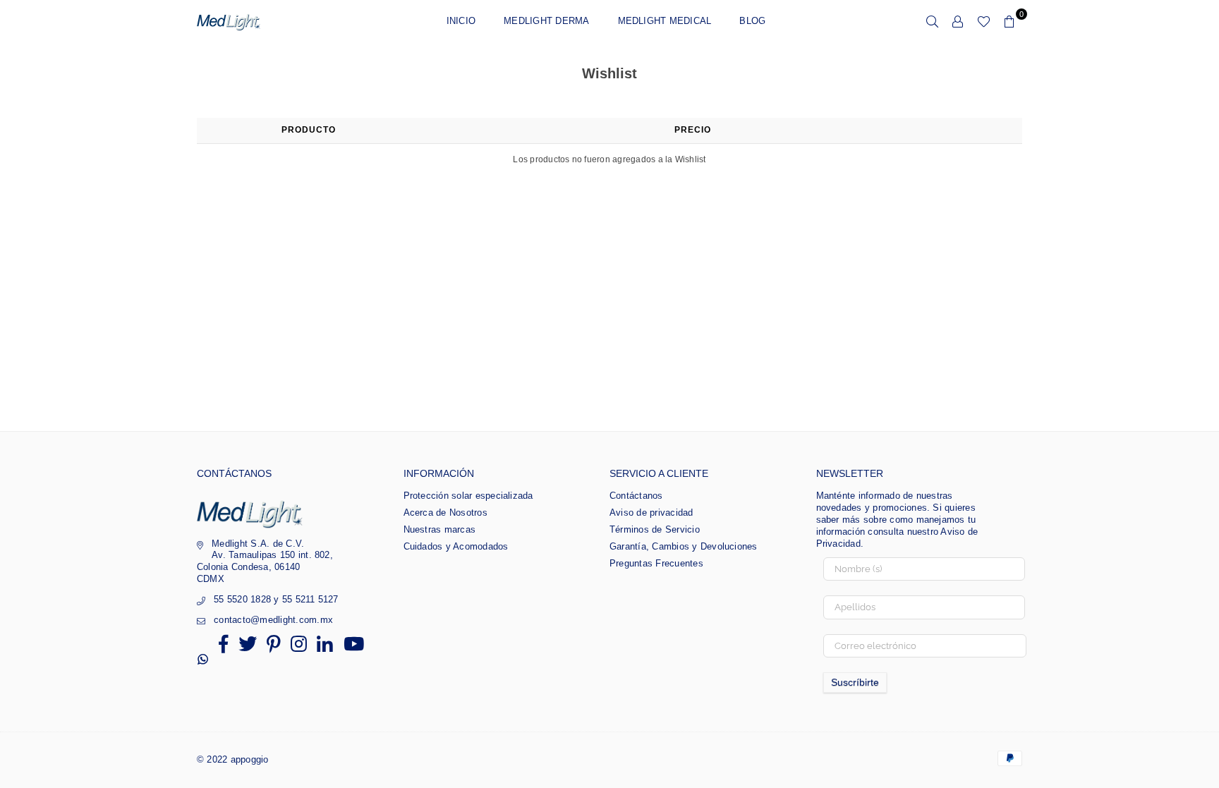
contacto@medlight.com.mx (273, 619)
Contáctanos (636, 495)
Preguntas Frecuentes (656, 563)
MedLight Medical (665, 21)
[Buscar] (932, 21)
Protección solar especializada (468, 495)
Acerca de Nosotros (445, 512)
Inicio (461, 21)
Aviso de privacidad (651, 512)
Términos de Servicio (655, 529)
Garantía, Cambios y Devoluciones (684, 546)
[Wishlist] (984, 21)
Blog (752, 21)
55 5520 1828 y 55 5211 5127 (276, 599)
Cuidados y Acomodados (456, 546)
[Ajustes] (958, 21)
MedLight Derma (546, 21)
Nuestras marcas (440, 529)
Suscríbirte (855, 682)
